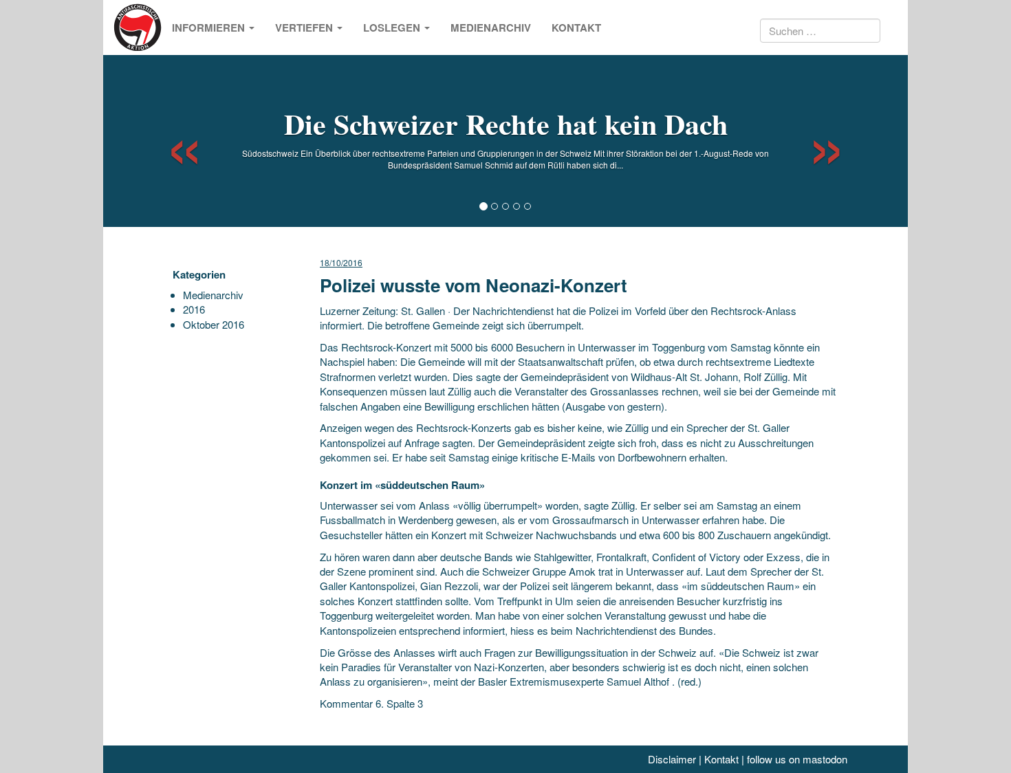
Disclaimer (672, 759)
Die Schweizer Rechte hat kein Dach (506, 123)
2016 (194, 309)
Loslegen (393, 27)
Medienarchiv (490, 27)
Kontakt (576, 27)
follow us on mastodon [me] (797, 759)
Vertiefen (305, 27)
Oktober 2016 (213, 324)
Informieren (210, 27)
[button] (172, 141)
